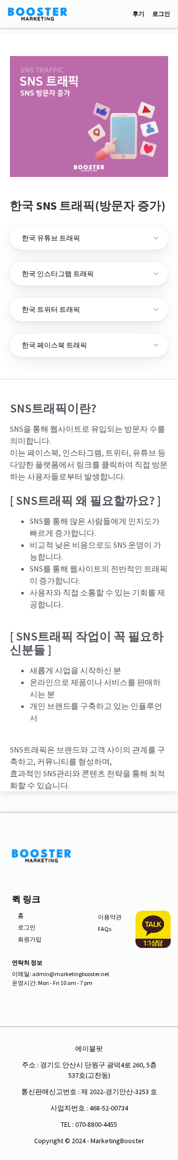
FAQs (104, 928)
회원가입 (30, 939)
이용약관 (110, 917)
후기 (138, 13)
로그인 (161, 13)
